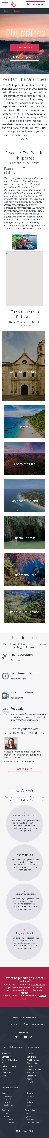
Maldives (8, 1096)
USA (28, 1113)
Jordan (29, 1105)
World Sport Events (35, 1069)
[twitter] (17, 1037)
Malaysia (30, 1102)
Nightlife (30, 1082)
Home (6, 11)
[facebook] (22, 1037)
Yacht (29, 1079)
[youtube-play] (27, 1037)
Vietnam (30, 1096)
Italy (6, 1113)
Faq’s (4, 1063)
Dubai (29, 1099)
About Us (6, 1053)
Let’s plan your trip (35, 4)
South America (32, 1122)
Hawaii (7, 1102)
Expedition (31, 1075)
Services (5, 1057)
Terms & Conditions (10, 1060)
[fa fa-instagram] (32, 1037)
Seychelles (8, 1099)
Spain (6, 1116)
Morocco (30, 1119)
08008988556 (38, 984)
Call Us (5, 1069)
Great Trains (32, 1072)
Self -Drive (31, 1057)
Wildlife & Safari (34, 1060)
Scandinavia (9, 1122)
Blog (4, 1075)
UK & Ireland (9, 1119)
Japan (28, 1116)
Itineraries (24, 47)
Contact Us (7, 1072)
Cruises (30, 1053)
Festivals (30, 1066)
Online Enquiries (9, 1066)
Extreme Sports (33, 1063)
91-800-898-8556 (25, 761)
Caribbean (8, 1105)
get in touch (24, 768)
